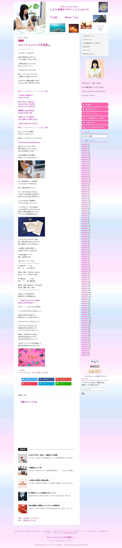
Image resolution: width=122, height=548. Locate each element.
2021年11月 (85, 230)
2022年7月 (85, 213)
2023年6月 (85, 189)
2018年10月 (85, 297)
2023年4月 (85, 193)
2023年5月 (85, 191)
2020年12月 (85, 251)
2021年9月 (85, 234)
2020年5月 (85, 258)
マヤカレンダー (27, 372)
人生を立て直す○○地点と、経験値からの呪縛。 (43, 455)
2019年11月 (85, 269)
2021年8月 (85, 236)
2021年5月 (85, 243)
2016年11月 (85, 346)
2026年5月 (85, 146)
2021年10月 (85, 232)
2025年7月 (85, 163)
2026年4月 (85, 148)
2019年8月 (85, 275)
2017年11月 (85, 320)
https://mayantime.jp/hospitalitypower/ (29, 142)
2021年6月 (85, 241)
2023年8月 (85, 185)
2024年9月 (85, 170)
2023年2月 (85, 198)
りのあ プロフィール (88, 36)
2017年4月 (85, 335)
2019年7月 (85, 277)
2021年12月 (85, 228)
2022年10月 (85, 206)
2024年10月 (85, 168)
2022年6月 (85, 215)
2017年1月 (85, 342)
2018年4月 (85, 309)
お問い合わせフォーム (88, 54)
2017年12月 (85, 318)
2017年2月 (85, 339)
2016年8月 (85, 350)
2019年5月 (85, 281)
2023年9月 (85, 183)
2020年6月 (85, 256)
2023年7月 (85, 187)
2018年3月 (85, 312)
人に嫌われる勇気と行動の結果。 (39, 480)
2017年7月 (85, 329)
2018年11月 (85, 294)
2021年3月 (85, 245)
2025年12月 (85, 157)
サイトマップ (86, 50)
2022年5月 (85, 217)
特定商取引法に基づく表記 (70, 533)
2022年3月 (85, 221)
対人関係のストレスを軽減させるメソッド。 (42, 493)
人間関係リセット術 (34, 467)
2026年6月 (85, 144)
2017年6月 (85, 331)
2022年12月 (85, 202)
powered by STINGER (82, 545)
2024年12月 (85, 165)
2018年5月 (85, 307)
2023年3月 (85, 195)
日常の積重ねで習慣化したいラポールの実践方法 (44, 505)
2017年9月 (85, 324)
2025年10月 (85, 161)
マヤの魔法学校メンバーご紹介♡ (91, 43)
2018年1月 (85, 316)
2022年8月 (85, 211)
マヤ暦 (33, 372)
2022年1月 (85, 226)
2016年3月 (85, 352)
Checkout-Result (19, 531)
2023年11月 (85, 178)
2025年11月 (85, 159)
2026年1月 (85, 155)
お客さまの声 (86, 46)
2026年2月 (85, 153)
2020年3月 (85, 262)
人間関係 (22, 370)
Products (27, 531)
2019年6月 (85, 279)
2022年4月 (85, 219)
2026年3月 (85, 150)
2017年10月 (85, 322)
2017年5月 (85, 333)
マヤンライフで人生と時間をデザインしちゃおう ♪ (61, 540)
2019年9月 (85, 273)
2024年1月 (85, 174)
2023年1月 (85, 200)
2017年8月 (85, 327)
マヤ (21, 372)
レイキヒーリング (57, 533)
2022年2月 (85, 223)
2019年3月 (85, 286)
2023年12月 (85, 176)
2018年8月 (85, 301)
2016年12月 (85, 344)
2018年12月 (85, 292)
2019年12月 (85, 266)
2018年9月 (85, 299)
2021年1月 (85, 249)
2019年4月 (85, 284)
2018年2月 (85, 314)
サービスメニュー (87, 39)
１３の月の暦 (44, 372)
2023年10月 (85, 180)
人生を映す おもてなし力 (31, 518)
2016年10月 (85, 348)
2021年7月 (85, 238)
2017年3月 (85, 337)
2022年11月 (85, 204)
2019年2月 (85, 288)
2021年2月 (85, 247)
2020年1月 (85, 264)
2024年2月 (85, 172)
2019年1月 (85, 290)
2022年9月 (85, 208)
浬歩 (24, 395)
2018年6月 (85, 305)
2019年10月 (85, 271)
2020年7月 (85, 254)
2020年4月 (85, 260)
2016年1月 (85, 355)
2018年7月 (85, 303)
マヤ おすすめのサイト (90, 531)
